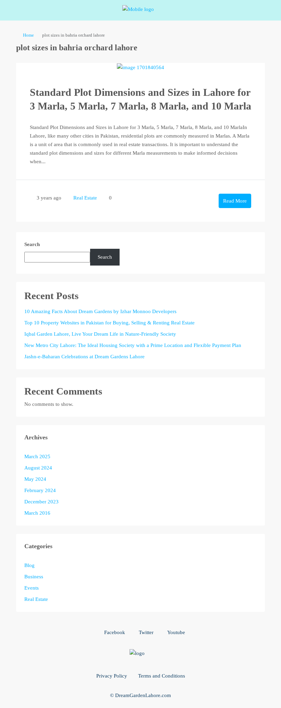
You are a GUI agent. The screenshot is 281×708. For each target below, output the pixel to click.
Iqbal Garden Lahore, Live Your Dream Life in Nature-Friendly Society (100, 334)
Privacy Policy (111, 676)
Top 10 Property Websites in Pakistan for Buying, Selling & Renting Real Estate (109, 322)
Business (33, 576)
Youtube (175, 632)
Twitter (145, 632)
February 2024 (40, 490)
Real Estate (85, 198)
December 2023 (41, 501)
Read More (235, 201)
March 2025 (37, 456)
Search (32, 244)
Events (31, 588)
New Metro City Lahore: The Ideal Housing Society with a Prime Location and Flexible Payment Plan (132, 345)
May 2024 (35, 479)
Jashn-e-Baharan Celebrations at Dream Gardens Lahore (84, 356)
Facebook (114, 632)
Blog (29, 565)
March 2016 (37, 513)
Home (28, 35)
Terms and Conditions (161, 676)
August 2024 (38, 468)
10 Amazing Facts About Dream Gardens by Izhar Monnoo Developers (100, 311)
